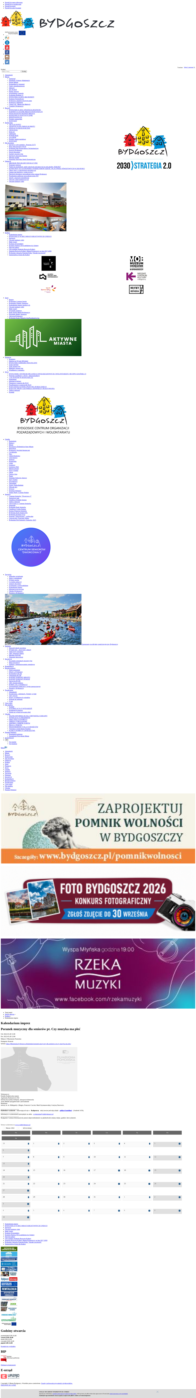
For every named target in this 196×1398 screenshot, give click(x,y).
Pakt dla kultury (14, 247)
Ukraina (7, 714)
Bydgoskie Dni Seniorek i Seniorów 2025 (22, 520)
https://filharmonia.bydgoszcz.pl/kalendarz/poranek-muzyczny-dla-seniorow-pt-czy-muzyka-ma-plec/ (38, 1044)
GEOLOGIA (13, 130)
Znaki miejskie (13, 365)
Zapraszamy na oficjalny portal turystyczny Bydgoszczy (99, 644)
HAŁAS (12, 132)
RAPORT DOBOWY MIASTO (19, 677)
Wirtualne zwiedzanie (16, 576)
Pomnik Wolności (10, 732)
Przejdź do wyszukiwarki (13, 4)
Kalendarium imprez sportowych (19, 305)
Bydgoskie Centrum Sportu (18, 301)
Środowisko (9, 123)
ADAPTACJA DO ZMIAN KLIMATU (22, 126)
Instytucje (12, 238)
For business (13, 744)
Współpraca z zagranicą (16, 370)
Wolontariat (12, 379)
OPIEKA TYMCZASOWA (18, 721)
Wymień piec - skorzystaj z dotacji (20, 650)
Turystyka (8, 574)
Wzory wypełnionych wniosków (19, 697)
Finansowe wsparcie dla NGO (19, 383)
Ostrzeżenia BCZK (15, 675)
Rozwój (7, 108)
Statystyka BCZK (15, 681)
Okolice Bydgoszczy (15, 591)
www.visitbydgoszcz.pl (22, 1125)
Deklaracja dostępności (8, 1365)
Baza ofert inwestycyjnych (17, 146)
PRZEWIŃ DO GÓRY (8, 1385)
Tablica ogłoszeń (14, 390)
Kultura (7, 233)
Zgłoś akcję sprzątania (16, 652)
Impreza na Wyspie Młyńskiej (18, 361)
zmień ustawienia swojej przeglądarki (119, 1393)
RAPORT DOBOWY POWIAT (19, 679)
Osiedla (7, 439)
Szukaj (24, 71)
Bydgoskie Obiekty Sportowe (18, 303)
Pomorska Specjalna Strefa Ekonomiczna (22, 159)
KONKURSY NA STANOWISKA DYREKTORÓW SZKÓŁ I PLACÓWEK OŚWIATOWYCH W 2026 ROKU (47, 168)
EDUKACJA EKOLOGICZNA (19, 128)
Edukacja (8, 161)
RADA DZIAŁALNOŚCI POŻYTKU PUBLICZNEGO (28, 387)
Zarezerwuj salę (14, 498)
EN (7, 740)
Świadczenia (9, 690)
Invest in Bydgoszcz (15, 150)
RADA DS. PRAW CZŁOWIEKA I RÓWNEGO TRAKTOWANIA (32, 388)
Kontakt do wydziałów (8, 1346)
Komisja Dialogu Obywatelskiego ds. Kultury (24, 245)
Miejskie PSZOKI (15, 655)
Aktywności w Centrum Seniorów (20, 503)
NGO (7, 372)
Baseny (11, 300)
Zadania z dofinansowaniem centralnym (22, 664)
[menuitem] (100, 75)
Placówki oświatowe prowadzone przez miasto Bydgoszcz (28, 174)
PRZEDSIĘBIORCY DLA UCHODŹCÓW (23, 727)
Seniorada (12, 505)
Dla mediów (9, 705)
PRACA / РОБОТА (15, 725)
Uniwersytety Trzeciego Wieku (19, 518)
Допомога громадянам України (20, 729)
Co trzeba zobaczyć (15, 582)
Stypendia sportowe (15, 311)
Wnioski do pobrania (15, 699)
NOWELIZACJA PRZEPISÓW (19, 718)
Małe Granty (13, 242)
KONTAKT (13, 141)
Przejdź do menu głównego (14, 2)
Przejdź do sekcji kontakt (13, 8)
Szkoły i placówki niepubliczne (19, 178)
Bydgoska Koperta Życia (17, 514)
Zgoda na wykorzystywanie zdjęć (20, 712)
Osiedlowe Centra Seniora (17, 509)
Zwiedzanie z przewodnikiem (18, 585)
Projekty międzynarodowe (17, 139)
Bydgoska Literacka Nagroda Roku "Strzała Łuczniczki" (27, 253)
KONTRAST (9, 738)
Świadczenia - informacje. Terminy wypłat (22, 694)
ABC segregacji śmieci (16, 653)
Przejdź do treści (10, 6)
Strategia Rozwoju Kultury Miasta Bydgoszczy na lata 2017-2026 (30, 251)
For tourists (12, 742)
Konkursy (12, 359)
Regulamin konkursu (15, 734)
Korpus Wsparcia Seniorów (18, 511)
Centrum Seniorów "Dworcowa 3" (20, 496)
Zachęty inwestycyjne (16, 154)
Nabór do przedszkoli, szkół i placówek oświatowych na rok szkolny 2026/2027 (35, 167)
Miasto (7, 77)
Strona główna (9, 1014)
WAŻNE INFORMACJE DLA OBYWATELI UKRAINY (28, 716)
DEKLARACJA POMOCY (18, 719)
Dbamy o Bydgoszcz (16, 672)
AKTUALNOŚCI (15, 124)
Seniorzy (8, 494)
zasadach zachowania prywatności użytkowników (64, 1393)
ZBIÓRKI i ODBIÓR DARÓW (19, 723)
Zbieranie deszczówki (16, 657)
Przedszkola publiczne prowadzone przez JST (24, 176)
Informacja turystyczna (16, 589)
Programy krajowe (15, 165)
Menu (3, 748)
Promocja (8, 357)
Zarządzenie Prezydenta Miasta (19, 736)
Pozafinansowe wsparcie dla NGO (20, 385)
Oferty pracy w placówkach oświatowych (22, 170)
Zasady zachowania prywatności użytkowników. (57, 1383)
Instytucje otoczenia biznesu (18, 156)
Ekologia (8, 646)
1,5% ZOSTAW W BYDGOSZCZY (21, 377)
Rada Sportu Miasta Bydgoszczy (19, 312)
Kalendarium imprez (15, 234)
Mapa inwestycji (14, 663)
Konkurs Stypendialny (16, 244)
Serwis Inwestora (14, 152)
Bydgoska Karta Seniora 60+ (18, 513)
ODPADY (12, 134)
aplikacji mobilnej (66, 1110)
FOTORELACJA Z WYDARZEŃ (20, 708)
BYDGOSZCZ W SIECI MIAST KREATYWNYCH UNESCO (30, 236)
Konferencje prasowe (16, 710)
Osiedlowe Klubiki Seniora (18, 500)
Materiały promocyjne (16, 368)
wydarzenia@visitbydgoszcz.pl (43, 1114)
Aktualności (9, 75)
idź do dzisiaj (27, 1128)
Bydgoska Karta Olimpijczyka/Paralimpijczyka (24, 318)
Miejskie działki (14, 157)
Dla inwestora (9, 143)
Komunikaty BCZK (15, 674)
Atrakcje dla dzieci (15, 584)
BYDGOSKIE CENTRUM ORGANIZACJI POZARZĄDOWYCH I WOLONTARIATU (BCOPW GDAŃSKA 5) (47, 374)
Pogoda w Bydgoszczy (16, 593)
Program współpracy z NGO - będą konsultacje (24, 376)
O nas (11, 701)
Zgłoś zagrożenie (14, 670)
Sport (6, 298)
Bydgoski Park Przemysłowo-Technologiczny (24, 148)
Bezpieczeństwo (10, 668)
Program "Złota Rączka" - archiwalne (21, 516)
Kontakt (11, 392)
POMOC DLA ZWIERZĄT (18, 685)
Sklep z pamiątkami (15, 578)
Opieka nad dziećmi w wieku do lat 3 (21, 172)
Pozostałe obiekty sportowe (18, 314)
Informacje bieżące (15, 381)
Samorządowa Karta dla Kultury (19, 255)
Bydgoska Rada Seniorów (17, 507)
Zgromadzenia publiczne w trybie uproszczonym (24, 686)
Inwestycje (8, 659)
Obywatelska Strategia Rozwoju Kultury (22, 249)
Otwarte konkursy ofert (16, 181)
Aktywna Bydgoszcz (16, 316)
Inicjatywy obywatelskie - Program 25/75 (22, 145)
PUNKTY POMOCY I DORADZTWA (22, 730)
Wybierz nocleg (14, 580)
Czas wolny (9, 703)
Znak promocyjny (15, 366)
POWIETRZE (13, 135)
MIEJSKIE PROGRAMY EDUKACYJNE (23, 163)
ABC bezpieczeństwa (16, 683)
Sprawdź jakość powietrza (17, 648)
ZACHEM (12, 137)
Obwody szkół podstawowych (19, 179)
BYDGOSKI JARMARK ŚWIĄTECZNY (23, 363)
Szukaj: (3, 69)
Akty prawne (13, 696)
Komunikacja (9, 666)
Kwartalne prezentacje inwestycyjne (20, 661)
